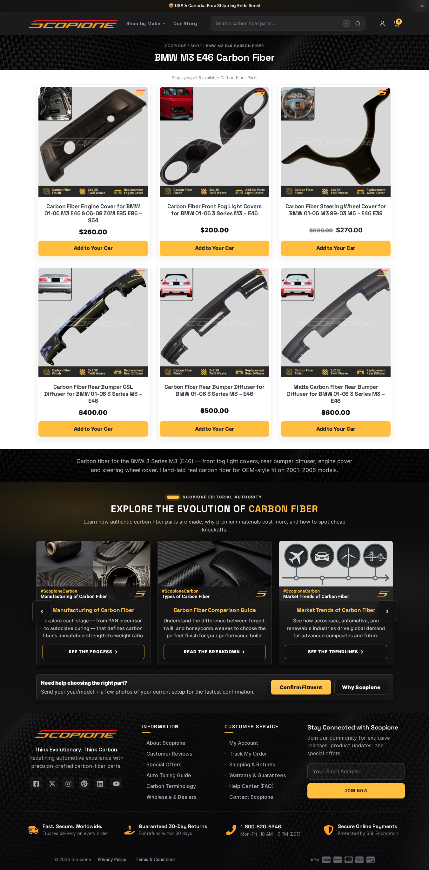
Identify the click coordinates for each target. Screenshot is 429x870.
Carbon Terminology (171, 786)
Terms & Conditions (156, 859)
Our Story (185, 23)
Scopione (175, 46)
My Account (243, 743)
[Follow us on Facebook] (36, 783)
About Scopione (165, 743)
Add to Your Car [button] (93, 248)
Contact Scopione (251, 797)
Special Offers (163, 764)
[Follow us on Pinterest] (84, 783)
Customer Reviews (169, 753)
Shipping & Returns (252, 764)
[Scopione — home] (73, 23)
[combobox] (277, 23)
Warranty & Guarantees (257, 775)
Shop (196, 46)
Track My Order (248, 753)
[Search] (358, 23)
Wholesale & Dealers (171, 797)
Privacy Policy (112, 859)
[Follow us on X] (52, 783)
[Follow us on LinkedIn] (100, 783)
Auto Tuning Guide (168, 775)
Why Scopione (361, 687)
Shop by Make (143, 23)
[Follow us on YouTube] (116, 783)
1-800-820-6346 (260, 826)
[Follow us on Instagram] (68, 783)
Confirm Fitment (301, 687)
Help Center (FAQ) (251, 786)
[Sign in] (382, 23)
